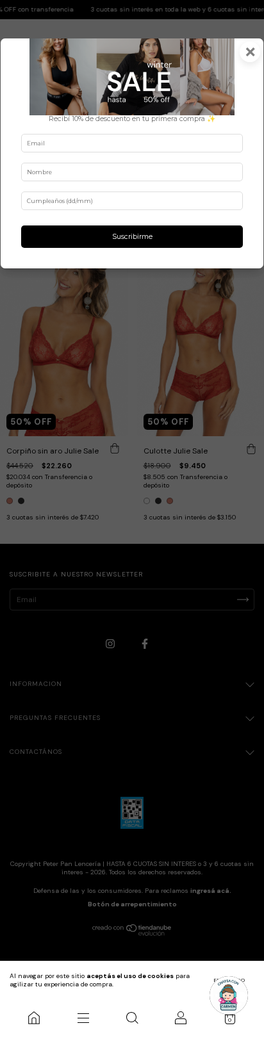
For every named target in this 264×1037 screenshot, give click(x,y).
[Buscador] (132, 1017)
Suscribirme (132, 237)
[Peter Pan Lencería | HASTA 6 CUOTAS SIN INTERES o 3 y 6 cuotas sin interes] (34, 1017)
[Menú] (82, 1017)
